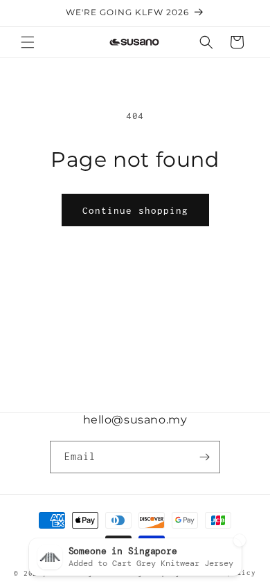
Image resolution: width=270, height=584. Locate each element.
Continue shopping (135, 210)
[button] (27, 42)
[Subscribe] (204, 457)
